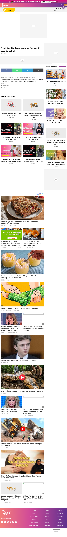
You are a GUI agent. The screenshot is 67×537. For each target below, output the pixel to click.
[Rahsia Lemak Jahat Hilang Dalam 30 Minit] (33, 129)
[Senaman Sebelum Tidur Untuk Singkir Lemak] (11, 105)
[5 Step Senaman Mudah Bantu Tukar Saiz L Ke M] (11, 129)
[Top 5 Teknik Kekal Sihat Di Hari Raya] (56, 74)
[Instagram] (57, 9)
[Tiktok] (61, 9)
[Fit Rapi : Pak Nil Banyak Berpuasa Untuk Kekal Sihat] (56, 94)
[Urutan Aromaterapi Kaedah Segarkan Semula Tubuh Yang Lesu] (33, 105)
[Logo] (5, 5)
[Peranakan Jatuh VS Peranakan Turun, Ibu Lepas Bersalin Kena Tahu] (11, 151)
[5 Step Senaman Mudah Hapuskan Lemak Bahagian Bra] (33, 151)
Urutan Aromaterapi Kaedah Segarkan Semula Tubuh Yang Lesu (33, 115)
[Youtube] (62, 9)
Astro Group (56, 531)
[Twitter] (59, 9)
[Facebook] (55, 9)
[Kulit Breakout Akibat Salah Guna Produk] (56, 114)
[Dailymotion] (55, 11)
